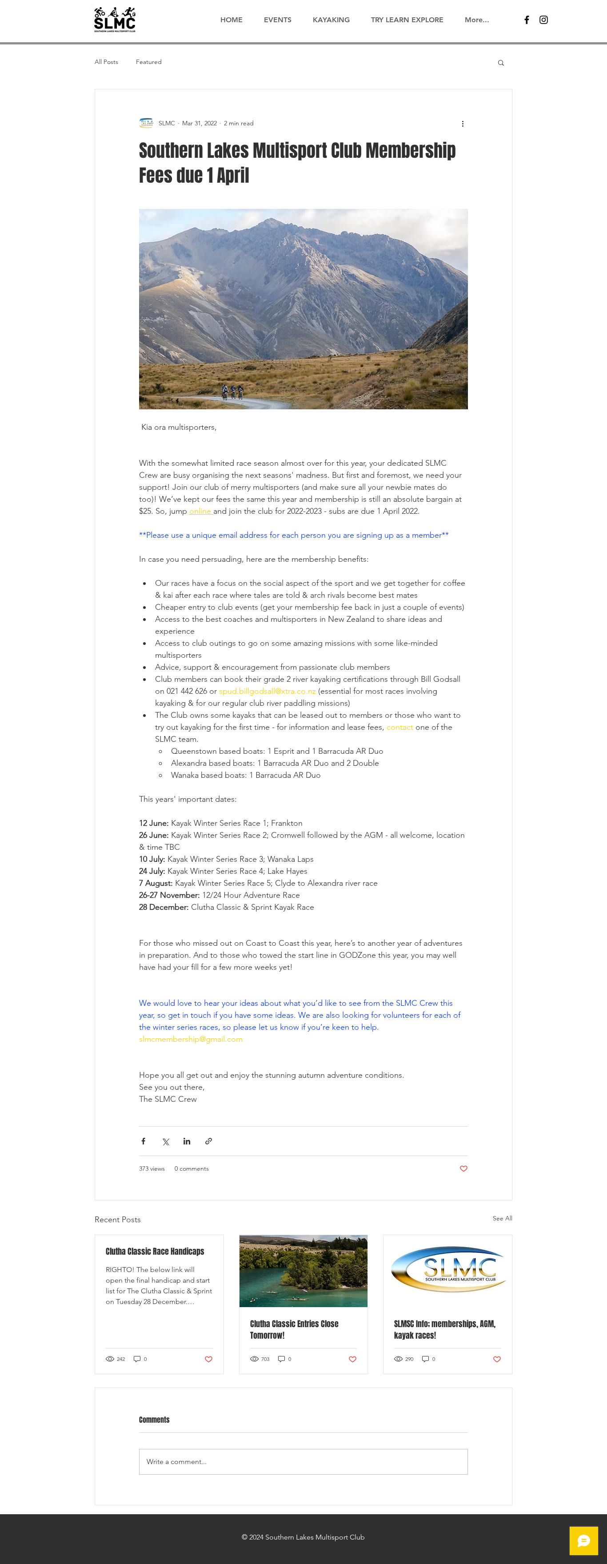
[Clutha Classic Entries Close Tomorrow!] (304, 1271)
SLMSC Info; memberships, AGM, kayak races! (444, 1329)
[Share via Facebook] (143, 1141)
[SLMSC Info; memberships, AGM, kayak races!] (447, 1271)
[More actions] (462, 123)
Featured (149, 62)
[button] (501, 62)
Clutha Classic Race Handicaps (155, 1251)
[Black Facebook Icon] (526, 19)
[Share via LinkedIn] (187, 1141)
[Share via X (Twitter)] (165, 1141)
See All (502, 1218)
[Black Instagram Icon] (543, 19)
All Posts (106, 62)
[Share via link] (208, 1141)
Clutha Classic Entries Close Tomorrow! (294, 1329)
